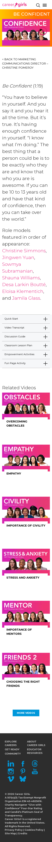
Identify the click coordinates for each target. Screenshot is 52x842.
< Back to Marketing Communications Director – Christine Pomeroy (25, 63)
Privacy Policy (14, 829)
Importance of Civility (25, 525)
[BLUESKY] (22, 781)
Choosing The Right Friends (23, 684)
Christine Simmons (24, 250)
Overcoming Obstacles (16, 423)
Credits (22, 833)
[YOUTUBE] (34, 773)
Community (13, 753)
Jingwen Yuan (18, 257)
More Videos (26, 712)
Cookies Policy (34, 829)
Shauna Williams (21, 278)
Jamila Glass (26, 298)
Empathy (13, 473)
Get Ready (12, 749)
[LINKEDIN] (10, 766)
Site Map (10, 833)
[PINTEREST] (22, 773)
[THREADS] (34, 766)
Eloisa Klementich (22, 291)
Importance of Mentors (19, 632)
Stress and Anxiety (22, 577)
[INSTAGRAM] (10, 773)
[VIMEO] (10, 781)
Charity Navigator (16, 804)
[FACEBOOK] (22, 766)
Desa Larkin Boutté (24, 284)
